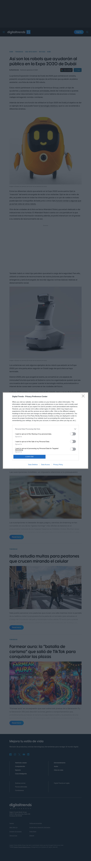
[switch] (73, 433)
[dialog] (45, 430)
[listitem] (45, 429)
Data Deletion (33, 464)
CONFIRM (29, 456)
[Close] (84, 397)
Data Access (45, 464)
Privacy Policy (58, 464)
